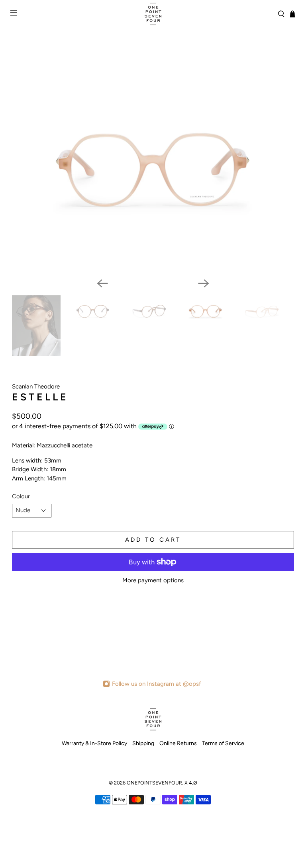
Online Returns (178, 743)
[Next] (204, 283)
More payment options (153, 580)
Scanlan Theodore (36, 386)
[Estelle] (153, 169)
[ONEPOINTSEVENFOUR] (153, 14)
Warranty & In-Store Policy (94, 743)
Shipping (143, 743)
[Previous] (102, 283)
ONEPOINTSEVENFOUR (154, 783)
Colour (21, 496)
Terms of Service (223, 743)
